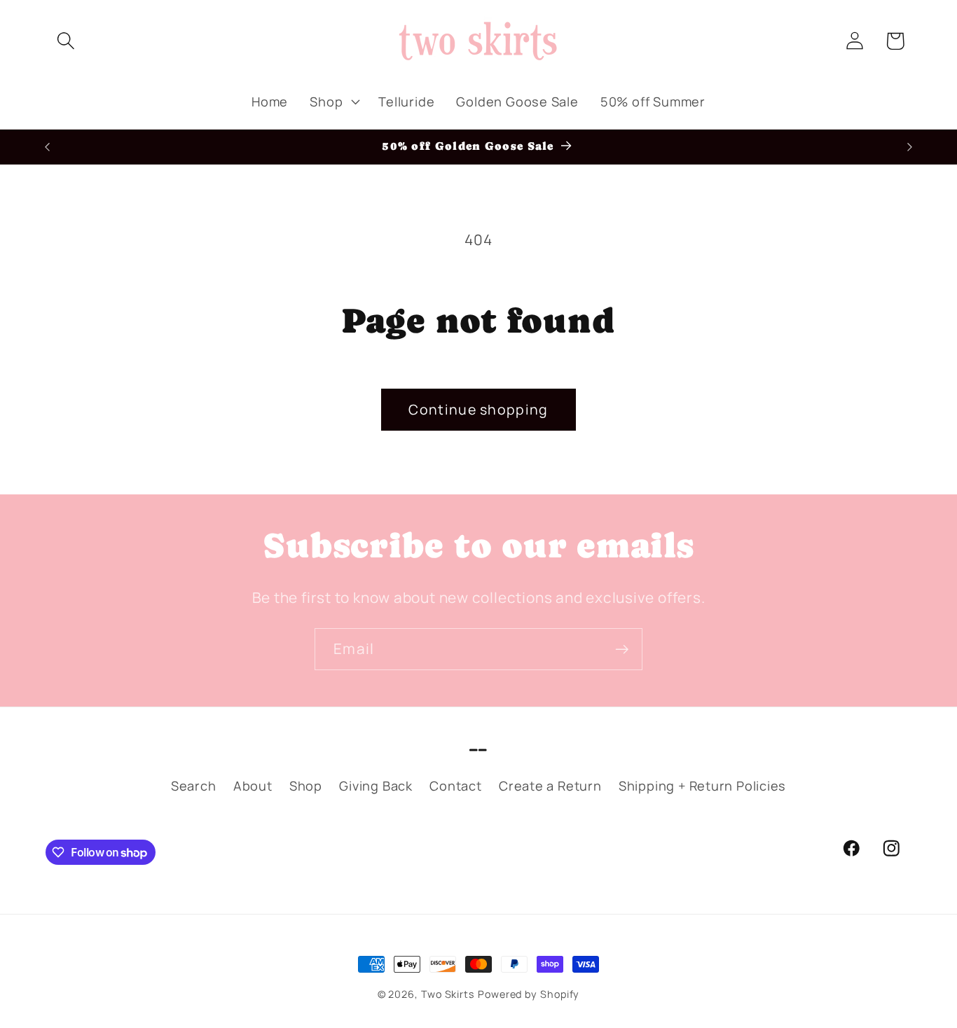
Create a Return (550, 785)
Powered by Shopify (528, 994)
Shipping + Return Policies (702, 785)
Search (193, 785)
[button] (65, 41)
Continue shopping (478, 409)
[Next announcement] (910, 147)
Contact (455, 785)
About (253, 785)
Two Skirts (448, 994)
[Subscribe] (622, 649)
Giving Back (376, 785)
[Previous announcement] (47, 147)
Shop (305, 785)
